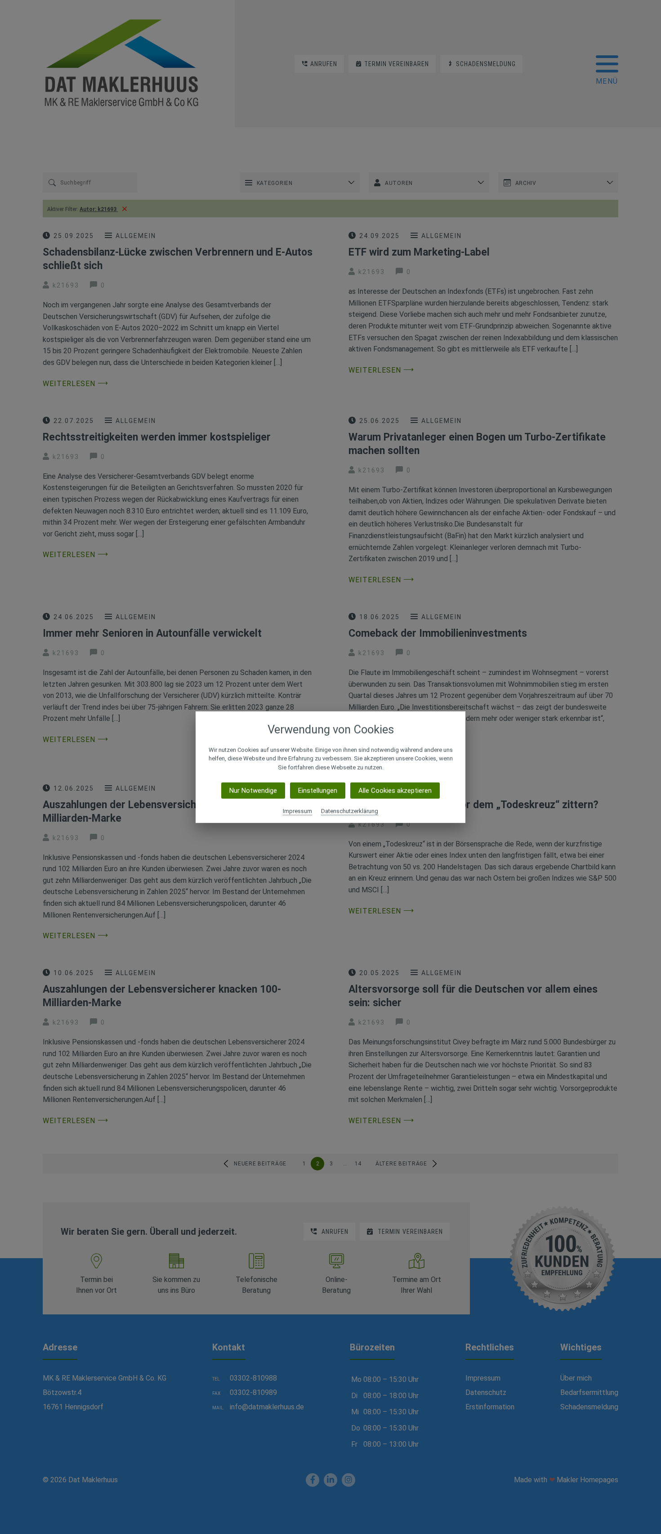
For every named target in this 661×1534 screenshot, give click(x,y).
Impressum (297, 811)
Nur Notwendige (253, 791)
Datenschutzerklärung (349, 811)
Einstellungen (317, 791)
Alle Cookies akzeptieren (395, 791)
